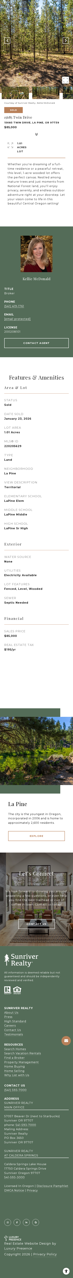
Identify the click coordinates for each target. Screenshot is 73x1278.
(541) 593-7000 (15, 1090)
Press (8, 1016)
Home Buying (14, 1066)
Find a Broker (14, 1057)
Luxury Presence (18, 1248)
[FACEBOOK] (17, 1222)
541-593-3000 (14, 1177)
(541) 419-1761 (14, 306)
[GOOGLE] (35, 1222)
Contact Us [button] (36, 924)
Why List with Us (16, 1075)
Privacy (32, 1190)
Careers (10, 1025)
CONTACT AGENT (36, 343)
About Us (11, 1012)
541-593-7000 (26, 1125)
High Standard (15, 1021)
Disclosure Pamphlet (52, 1186)
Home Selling (14, 1071)
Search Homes (15, 1049)
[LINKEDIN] (26, 1222)
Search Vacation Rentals (22, 1053)
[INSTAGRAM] (7, 1222)
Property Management (21, 1062)
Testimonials (13, 1034)
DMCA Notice (14, 1190)
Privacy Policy (45, 1254)
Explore (36, 836)
